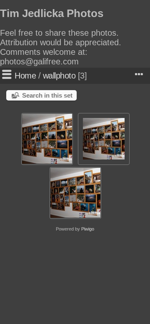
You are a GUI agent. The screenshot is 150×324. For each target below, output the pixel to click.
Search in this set (47, 95)
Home (25, 75)
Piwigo (87, 228)
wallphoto (59, 75)
